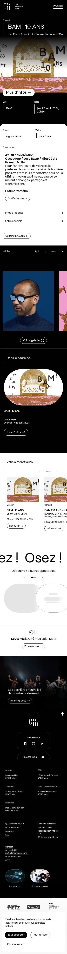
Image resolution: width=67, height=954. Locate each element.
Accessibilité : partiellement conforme (16, 851)
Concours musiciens (47, 824)
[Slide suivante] (62, 252)
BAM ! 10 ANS (15, 510)
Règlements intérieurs (48, 837)
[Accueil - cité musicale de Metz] (13, 6)
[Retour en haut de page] (62, 715)
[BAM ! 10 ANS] (23, 489)
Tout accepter (16, 935)
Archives (9, 831)
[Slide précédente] (45, 252)
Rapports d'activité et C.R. (48, 832)
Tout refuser (40, 935)
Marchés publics (45, 827)
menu (58, 6)
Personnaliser (15, 944)
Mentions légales (13, 857)
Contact (9, 847)
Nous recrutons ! (12, 827)
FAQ (7, 835)
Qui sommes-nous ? (14, 824)
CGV (7, 860)
